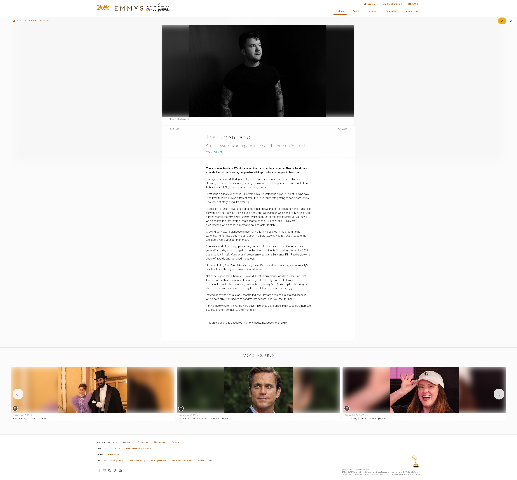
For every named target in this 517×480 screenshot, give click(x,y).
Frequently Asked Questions (138, 448)
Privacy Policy (116, 460)
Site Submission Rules (182, 460)
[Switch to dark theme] (510, 20)
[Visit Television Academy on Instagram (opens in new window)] (104, 470)
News (46, 20)
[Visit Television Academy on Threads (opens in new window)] (109, 470)
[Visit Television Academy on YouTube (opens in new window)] (120, 470)
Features (340, 11)
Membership (412, 11)
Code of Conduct (205, 460)
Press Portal (113, 454)
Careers (175, 442)
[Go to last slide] (18, 394)
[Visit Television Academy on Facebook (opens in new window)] (99, 470)
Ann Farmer (215, 152)
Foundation (391, 11)
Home (19, 20)
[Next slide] (499, 394)
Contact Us (115, 448)
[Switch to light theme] (502, 20)
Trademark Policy (137, 460)
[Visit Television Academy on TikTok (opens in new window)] (115, 470)
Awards (356, 11)
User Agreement (158, 460)
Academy (373, 11)
